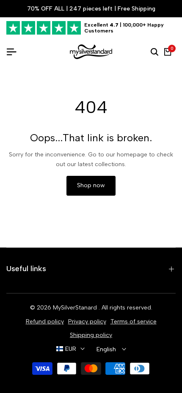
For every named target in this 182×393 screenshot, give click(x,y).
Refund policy (45, 321)
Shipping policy (91, 335)
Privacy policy (87, 321)
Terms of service (133, 321)
